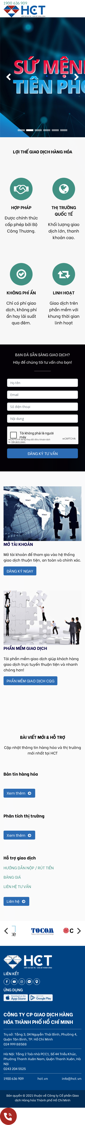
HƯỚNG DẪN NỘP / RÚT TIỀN (29, 867)
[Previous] (6, 931)
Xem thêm (16, 793)
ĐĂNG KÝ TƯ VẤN (43, 453)
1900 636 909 (15, 2)
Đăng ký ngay (20, 571)
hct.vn (43, 1078)
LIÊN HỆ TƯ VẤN (17, 886)
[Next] (78, 931)
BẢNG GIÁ (12, 877)
